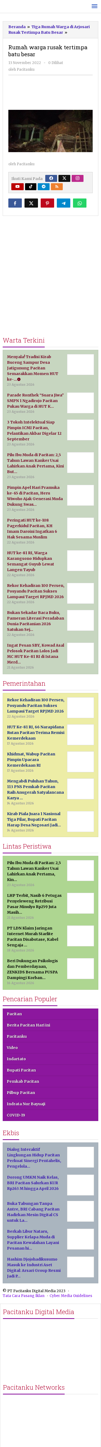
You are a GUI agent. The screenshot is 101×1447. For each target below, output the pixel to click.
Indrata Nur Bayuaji (26, 1103)
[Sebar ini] (15, 203)
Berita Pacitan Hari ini (28, 1025)
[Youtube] (17, 186)
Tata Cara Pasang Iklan (23, 1296)
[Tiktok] (30, 186)
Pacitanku (17, 1036)
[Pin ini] (47, 203)
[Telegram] (44, 186)
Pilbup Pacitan (21, 1092)
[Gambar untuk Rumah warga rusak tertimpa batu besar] (50, 92)
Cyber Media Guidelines (71, 1296)
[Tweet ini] (31, 203)
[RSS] (57, 186)
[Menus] (94, 6)
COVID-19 (16, 1115)
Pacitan (14, 1013)
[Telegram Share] (63, 203)
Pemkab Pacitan (23, 1081)
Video (12, 1047)
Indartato (16, 1058)
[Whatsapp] (79, 203)
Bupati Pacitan (21, 1070)
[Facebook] (51, 178)
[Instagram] (77, 178)
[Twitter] (64, 178)
